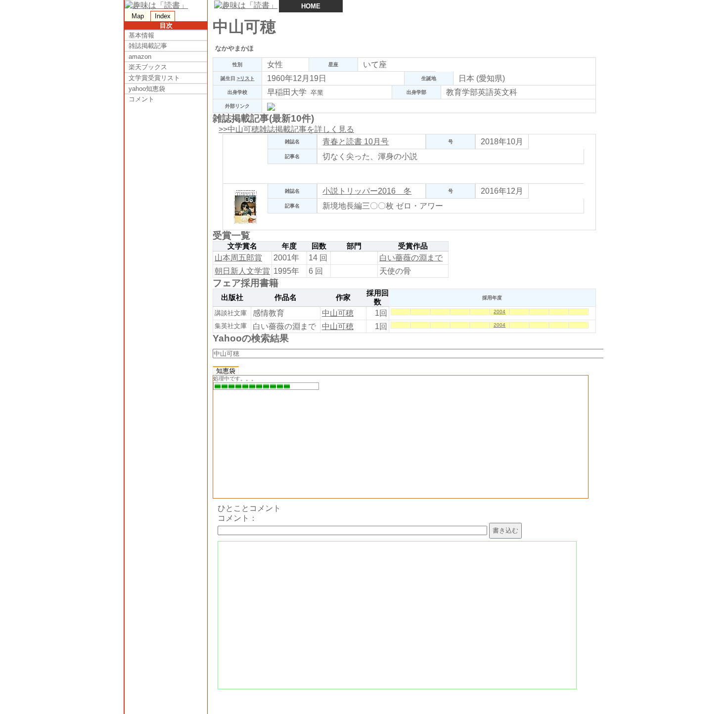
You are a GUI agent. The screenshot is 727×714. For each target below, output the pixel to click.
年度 (289, 246)
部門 (354, 246)
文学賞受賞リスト (154, 78)
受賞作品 (413, 246)
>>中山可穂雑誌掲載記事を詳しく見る (286, 129)
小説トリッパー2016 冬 (366, 191)
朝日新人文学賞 (242, 271)
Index (163, 16)
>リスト (246, 78)
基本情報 (141, 35)
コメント (141, 99)
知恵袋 (225, 371)
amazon (140, 56)
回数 (319, 246)
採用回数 (377, 297)
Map (138, 16)
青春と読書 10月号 (355, 141)
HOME (310, 6)
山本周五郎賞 (238, 257)
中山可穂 (338, 313)
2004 (499, 311)
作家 (343, 297)
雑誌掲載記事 (148, 45)
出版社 (232, 297)
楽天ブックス (148, 67)
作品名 (285, 297)
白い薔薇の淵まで (411, 257)
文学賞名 (242, 246)
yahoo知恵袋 (147, 88)
